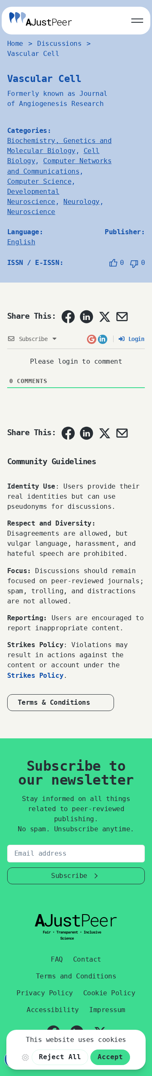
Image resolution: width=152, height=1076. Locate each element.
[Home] (40, 20)
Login (134, 339)
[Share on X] (104, 317)
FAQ (57, 959)
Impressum (107, 1010)
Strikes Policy (35, 675)
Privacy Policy (44, 993)
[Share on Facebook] (68, 316)
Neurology (81, 202)
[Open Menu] (137, 19)
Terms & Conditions (54, 702)
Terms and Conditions (76, 976)
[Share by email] (122, 316)
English (21, 242)
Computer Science (39, 181)
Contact (87, 959)
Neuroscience (31, 212)
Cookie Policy (109, 993)
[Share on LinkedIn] (86, 316)
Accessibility (53, 1010)
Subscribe (69, 876)
